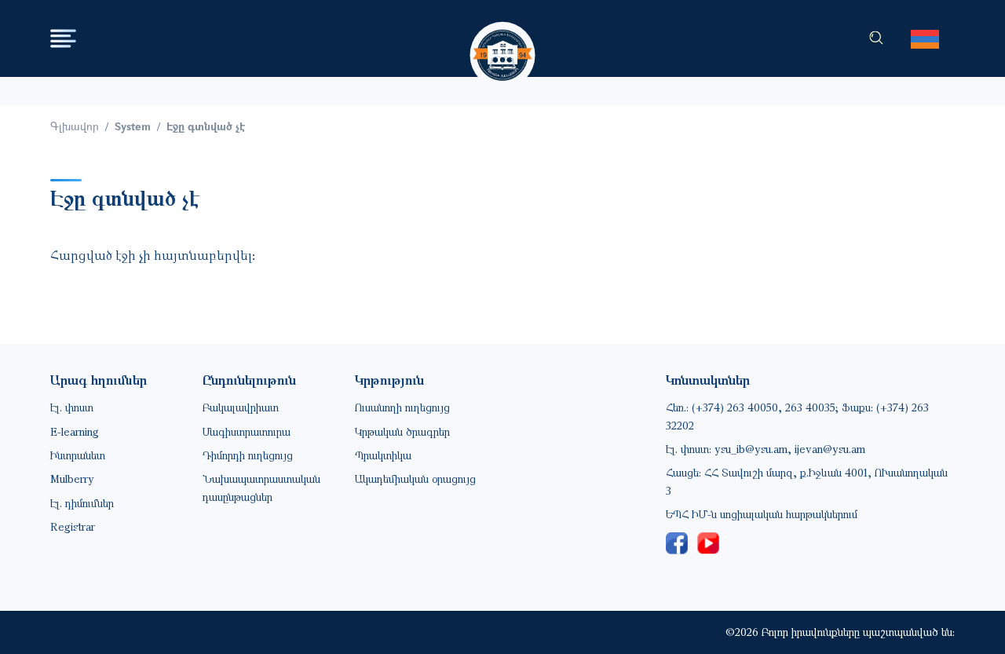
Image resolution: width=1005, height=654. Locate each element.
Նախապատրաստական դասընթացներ (261, 487)
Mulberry (72, 478)
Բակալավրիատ (241, 407)
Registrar (72, 526)
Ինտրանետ (77, 455)
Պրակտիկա (383, 455)
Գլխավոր (74, 126)
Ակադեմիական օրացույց (415, 478)
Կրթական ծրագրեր (402, 431)
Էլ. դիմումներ (82, 502)
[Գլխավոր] (502, 40)
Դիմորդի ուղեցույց (248, 455)
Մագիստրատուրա (247, 431)
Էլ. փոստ (71, 407)
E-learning (74, 431)
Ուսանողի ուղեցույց (402, 407)
